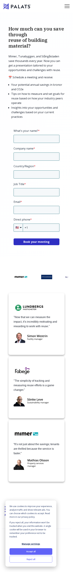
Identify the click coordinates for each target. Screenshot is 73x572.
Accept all (31, 551)
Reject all (31, 559)
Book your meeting (36, 242)
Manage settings (31, 543)
